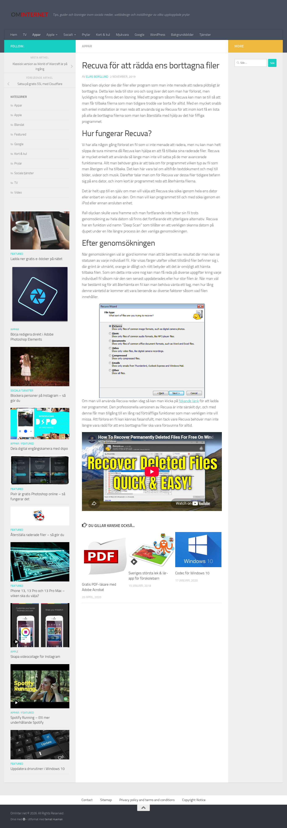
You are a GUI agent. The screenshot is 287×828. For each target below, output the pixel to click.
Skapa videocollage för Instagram (35, 656)
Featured (20, 134)
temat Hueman (54, 819)
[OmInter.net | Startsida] (30, 14)
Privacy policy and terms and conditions (147, 800)
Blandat (19, 125)
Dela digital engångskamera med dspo (39, 448)
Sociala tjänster (24, 173)
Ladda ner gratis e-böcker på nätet (36, 259)
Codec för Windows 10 (192, 573)
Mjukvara (122, 35)
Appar (36, 35)
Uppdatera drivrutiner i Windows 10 (38, 769)
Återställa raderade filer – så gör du (37, 535)
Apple (50, 35)
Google (139, 35)
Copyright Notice (193, 800)
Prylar (86, 35)
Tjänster (205, 35)
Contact (87, 800)
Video (18, 192)
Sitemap (106, 800)
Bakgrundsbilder (182, 35)
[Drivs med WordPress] (24, 819)
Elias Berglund (97, 76)
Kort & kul (103, 35)
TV (24, 35)
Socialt (68, 35)
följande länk (189, 401)
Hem (13, 35)
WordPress (157, 35)
